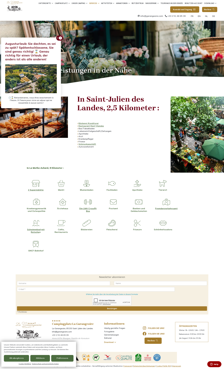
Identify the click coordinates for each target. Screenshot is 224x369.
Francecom (127, 366)
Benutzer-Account (193, 3)
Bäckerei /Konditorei (89, 123)
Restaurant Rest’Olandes (91, 126)
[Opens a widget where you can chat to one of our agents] (214, 364)
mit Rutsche (38, 230)
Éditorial (107, 338)
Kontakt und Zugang (182, 9)
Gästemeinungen (111, 335)
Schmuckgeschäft (87, 144)
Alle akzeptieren (16, 358)
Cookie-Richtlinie (25, 364)
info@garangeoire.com (151, 16)
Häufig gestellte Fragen (114, 328)
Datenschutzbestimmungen (144, 366)
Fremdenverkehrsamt (166, 208)
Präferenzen (62, 358)
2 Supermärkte (36, 190)
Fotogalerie (109, 331)
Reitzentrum (138, 3)
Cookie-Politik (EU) (163, 366)
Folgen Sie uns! (156, 328)
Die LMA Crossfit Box (88, 209)
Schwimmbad (34, 229)
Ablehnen (40, 358)
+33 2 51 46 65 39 (176, 16)
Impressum (176, 366)
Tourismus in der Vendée (171, 3)
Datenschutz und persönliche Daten (45, 364)
